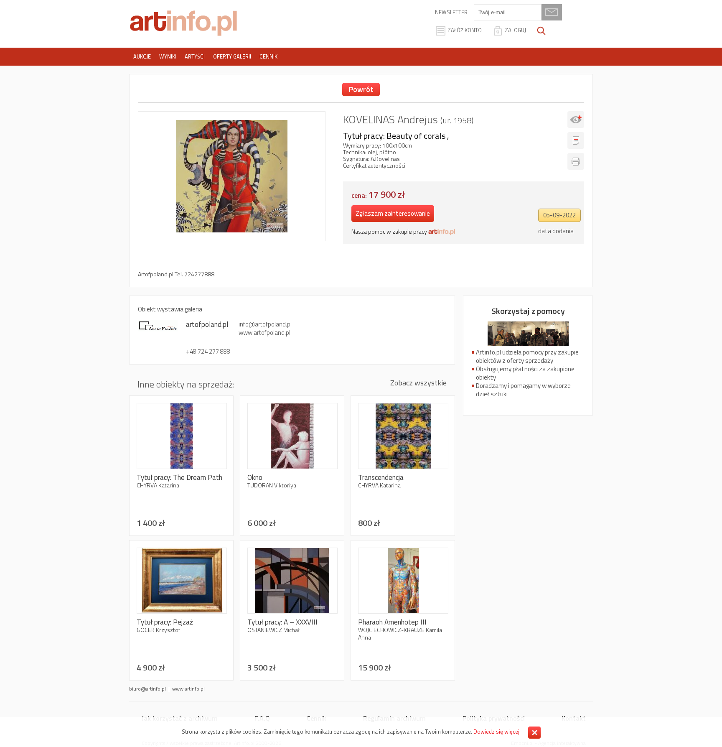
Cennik (268, 56)
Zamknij (534, 733)
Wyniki (167, 56)
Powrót (361, 89)
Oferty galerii (232, 56)
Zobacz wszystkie (418, 382)
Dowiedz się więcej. (497, 731)
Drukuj (575, 161)
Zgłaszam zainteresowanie (393, 213)
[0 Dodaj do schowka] (575, 119)
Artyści (195, 56)
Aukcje (142, 56)
